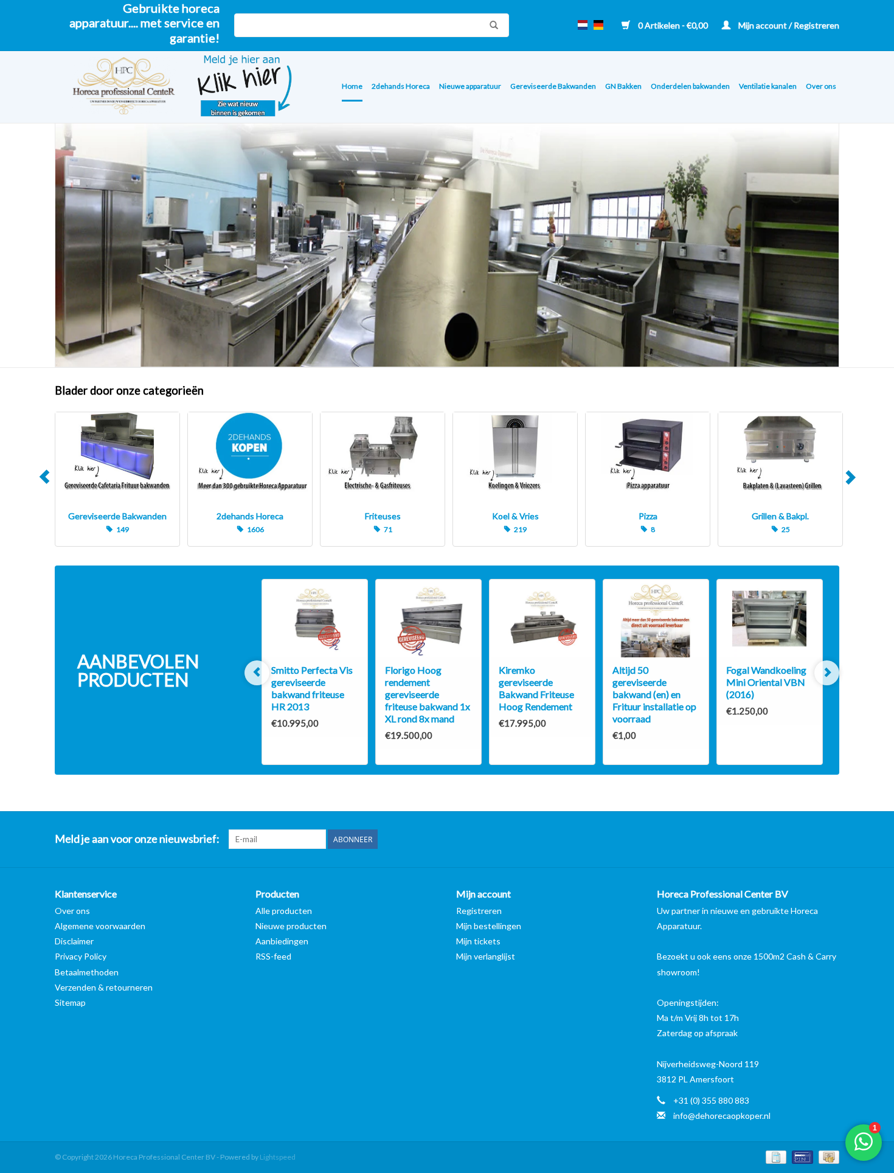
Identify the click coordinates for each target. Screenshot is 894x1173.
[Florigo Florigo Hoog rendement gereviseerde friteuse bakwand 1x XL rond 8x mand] (428, 618)
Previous (44, 479)
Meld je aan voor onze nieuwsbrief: (137, 838)
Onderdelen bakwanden (690, 86)
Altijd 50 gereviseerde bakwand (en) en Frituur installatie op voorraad (654, 694)
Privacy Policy (80, 956)
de (598, 25)
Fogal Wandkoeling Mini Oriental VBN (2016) (766, 682)
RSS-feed (273, 956)
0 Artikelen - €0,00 (673, 25)
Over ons (821, 86)
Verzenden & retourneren (104, 987)
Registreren (479, 910)
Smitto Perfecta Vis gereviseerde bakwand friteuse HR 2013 (312, 688)
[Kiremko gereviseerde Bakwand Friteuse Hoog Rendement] (542, 618)
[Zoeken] (491, 24)
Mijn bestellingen (488, 926)
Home (352, 86)
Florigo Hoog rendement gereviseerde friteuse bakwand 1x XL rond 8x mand (427, 694)
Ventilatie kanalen (768, 86)
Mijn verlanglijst (485, 956)
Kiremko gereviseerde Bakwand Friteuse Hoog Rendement (536, 688)
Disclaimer (74, 941)
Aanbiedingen (281, 941)
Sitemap (70, 1002)
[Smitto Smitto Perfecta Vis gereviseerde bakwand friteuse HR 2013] (314, 618)
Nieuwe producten (291, 926)
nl (582, 25)
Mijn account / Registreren (787, 25)
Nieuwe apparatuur (470, 86)
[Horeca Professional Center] (116, 87)
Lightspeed (278, 1156)
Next (849, 479)
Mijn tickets (478, 941)
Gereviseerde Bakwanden (553, 86)
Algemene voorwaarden (100, 926)
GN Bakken (623, 86)
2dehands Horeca (401, 86)
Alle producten (283, 910)
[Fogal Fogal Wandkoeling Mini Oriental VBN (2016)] (769, 618)
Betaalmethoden (87, 972)
